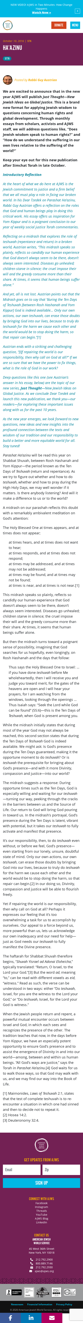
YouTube (41, 1214)
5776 (7, 59)
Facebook (41, 1203)
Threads (41, 1211)
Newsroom (17, 1304)
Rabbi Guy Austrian (42, 80)
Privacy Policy (64, 1304)
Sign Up (41, 1183)
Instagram (41, 1207)
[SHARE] (10, 1318)
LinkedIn (41, 1222)
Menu (75, 25)
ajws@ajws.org (44, 1271)
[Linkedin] (31, 1318)
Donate (58, 25)
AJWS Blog (41, 1218)
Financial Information (39, 1304)
